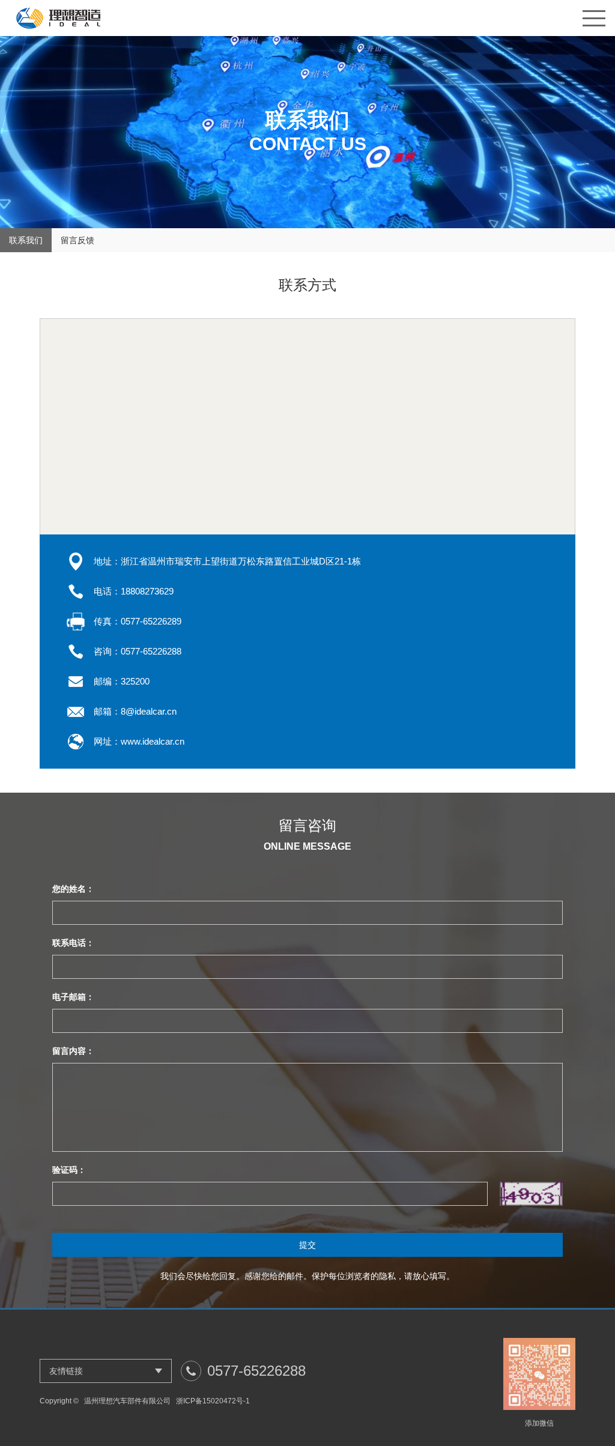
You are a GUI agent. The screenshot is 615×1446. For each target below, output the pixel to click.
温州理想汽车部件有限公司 (127, 1401)
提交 (307, 1245)
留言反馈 (77, 240)
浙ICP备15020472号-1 (213, 1401)
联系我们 (26, 240)
